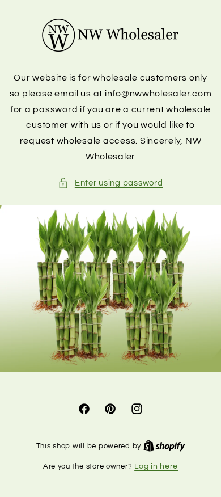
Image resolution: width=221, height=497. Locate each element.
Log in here (156, 466)
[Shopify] (164, 446)
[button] (110, 183)
